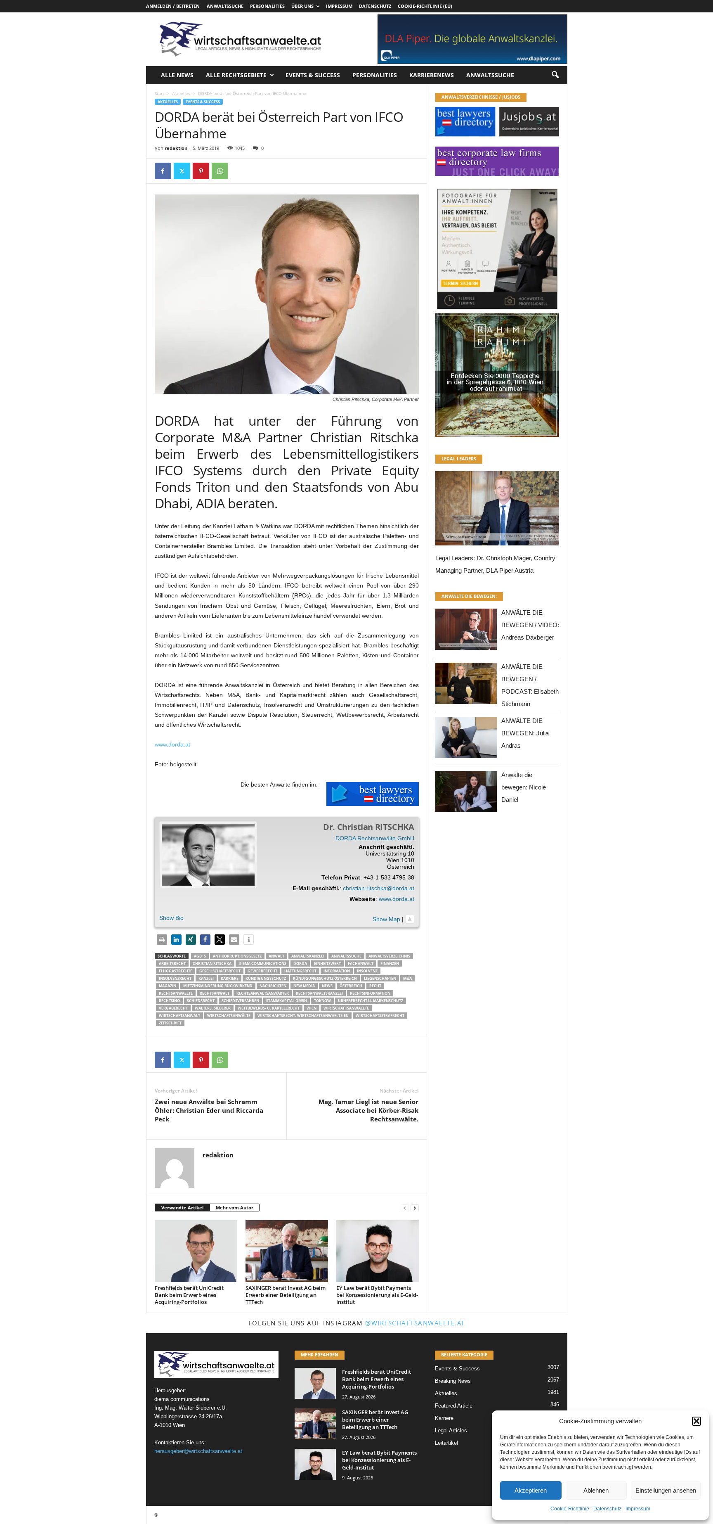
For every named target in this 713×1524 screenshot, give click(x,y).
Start (159, 93)
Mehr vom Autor (234, 1207)
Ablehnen (596, 1490)
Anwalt (276, 956)
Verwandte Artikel (182, 1207)
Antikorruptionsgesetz (237, 956)
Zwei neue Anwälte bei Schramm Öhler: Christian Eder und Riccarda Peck (209, 1110)
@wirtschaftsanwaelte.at (415, 1323)
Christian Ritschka (212, 963)
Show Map (386, 919)
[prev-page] (405, 1208)
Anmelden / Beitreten (173, 6)
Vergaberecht (173, 1008)
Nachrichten (273, 985)
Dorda (300, 963)
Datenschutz (607, 1509)
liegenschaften (380, 978)
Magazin (167, 985)
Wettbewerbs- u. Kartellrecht (269, 1008)
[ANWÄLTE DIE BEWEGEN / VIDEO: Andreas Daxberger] (466, 631)
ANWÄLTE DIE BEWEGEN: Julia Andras (525, 733)
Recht (375, 985)
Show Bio (171, 918)
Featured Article (453, 1406)
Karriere (229, 978)
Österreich (351, 985)
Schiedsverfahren (240, 1000)
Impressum (638, 1509)
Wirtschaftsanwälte (228, 1015)
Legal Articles (451, 1430)
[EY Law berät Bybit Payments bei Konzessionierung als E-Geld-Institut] (377, 1251)
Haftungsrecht (300, 971)
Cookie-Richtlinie (569, 1509)
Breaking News (453, 1381)
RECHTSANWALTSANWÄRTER (262, 993)
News (327, 985)
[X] (182, 171)
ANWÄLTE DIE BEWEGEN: (469, 596)
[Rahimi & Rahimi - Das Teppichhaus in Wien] (497, 311)
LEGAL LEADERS (458, 458)
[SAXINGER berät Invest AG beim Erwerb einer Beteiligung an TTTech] (287, 1251)
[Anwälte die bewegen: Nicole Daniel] (466, 794)
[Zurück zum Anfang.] (409, 919)
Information (336, 971)
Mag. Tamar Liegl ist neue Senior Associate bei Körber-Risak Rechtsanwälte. (368, 1110)
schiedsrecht (201, 1000)
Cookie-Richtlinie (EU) (425, 6)
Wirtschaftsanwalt (179, 1015)
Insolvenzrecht (175, 978)
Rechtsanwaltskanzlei (319, 993)
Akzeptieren (531, 1490)
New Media (304, 985)
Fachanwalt (360, 963)
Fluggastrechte (175, 971)
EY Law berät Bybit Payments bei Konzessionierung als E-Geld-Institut (377, 1295)
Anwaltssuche (225, 6)
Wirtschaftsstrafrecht (380, 1015)
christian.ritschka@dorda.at (378, 888)
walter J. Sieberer (213, 1008)
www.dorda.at (172, 744)
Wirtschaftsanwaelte (346, 1008)
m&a (407, 978)
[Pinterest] (201, 171)
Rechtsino (169, 1000)
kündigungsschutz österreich (325, 978)
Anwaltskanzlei (307, 956)
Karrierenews (431, 75)
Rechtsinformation (370, 993)
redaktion (176, 148)
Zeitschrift (170, 1023)
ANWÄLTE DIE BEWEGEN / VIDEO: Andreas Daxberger (530, 625)
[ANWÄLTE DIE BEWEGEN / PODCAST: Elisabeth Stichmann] (466, 686)
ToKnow (322, 1000)
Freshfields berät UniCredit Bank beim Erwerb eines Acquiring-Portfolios (189, 1295)
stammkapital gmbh (286, 1000)
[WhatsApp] (220, 171)
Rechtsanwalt (214, 993)
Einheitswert (327, 963)
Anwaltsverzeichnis (389, 956)
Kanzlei (206, 978)
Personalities (267, 6)
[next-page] (415, 1208)
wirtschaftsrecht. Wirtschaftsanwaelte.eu (303, 1015)
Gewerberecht (262, 971)
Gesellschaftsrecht (220, 971)
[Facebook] (163, 171)
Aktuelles (181, 93)
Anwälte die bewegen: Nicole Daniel (523, 787)
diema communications (262, 963)
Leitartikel (446, 1443)
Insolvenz (367, 971)
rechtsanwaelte (176, 993)
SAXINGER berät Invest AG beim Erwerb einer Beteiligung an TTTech (286, 1295)
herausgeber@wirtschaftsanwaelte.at (198, 1451)
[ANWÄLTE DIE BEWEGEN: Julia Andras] (466, 740)
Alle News (177, 75)
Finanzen (389, 963)
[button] (696, 1421)
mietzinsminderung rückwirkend (218, 985)
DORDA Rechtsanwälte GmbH (374, 838)
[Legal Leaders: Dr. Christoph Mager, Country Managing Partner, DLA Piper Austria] (497, 510)
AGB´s (200, 956)
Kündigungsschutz (266, 978)
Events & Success (313, 75)
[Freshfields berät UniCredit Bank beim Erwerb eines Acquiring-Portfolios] (196, 1251)
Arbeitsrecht (172, 963)
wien (311, 1008)
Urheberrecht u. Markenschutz (370, 1000)
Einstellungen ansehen (665, 1490)
